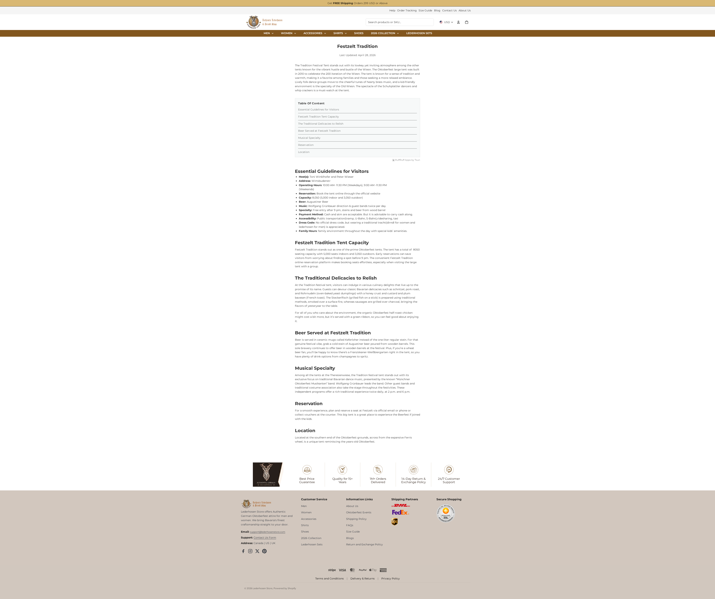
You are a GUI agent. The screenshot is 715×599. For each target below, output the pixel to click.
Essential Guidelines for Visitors (319, 109)
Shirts (305, 525)
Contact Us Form (265, 537)
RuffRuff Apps (403, 160)
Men (304, 506)
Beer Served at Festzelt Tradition (319, 130)
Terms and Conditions (329, 578)
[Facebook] (243, 551)
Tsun (417, 160)
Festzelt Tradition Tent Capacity (318, 116)
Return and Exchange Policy (364, 544)
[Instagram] (250, 551)
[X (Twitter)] (257, 551)
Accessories (308, 519)
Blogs (350, 538)
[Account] (458, 22)
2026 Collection (311, 538)
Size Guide (425, 10)
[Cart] (467, 22)
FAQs (349, 525)
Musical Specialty (309, 138)
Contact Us (449, 10)
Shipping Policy (356, 519)
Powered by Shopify (285, 588)
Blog (437, 10)
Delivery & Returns (362, 578)
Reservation (306, 145)
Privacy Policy (390, 578)
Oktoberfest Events (358, 512)
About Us (465, 10)
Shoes (305, 531)
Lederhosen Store (262, 588)
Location (304, 152)
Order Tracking (407, 10)
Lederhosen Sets (311, 544)
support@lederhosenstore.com (267, 531)
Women (306, 512)
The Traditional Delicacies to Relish (321, 123)
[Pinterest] (264, 551)
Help (392, 10)
